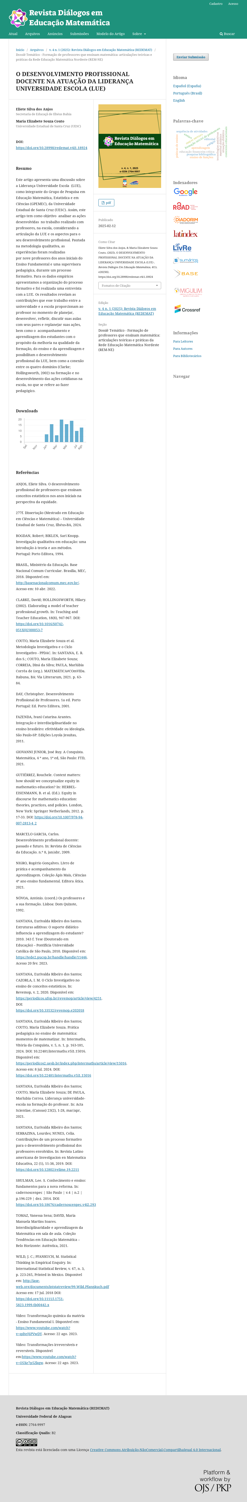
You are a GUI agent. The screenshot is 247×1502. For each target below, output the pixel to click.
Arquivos (32, 33)
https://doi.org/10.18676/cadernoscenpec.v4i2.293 (56, 1204)
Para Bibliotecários (187, 356)
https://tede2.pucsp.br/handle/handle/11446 (51, 957)
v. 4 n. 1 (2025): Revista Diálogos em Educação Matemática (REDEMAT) (100, 50)
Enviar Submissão (191, 57)
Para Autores (182, 348)
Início (20, 50)
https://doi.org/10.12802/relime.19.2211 (47, 1169)
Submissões (79, 33)
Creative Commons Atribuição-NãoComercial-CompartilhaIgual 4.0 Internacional (155, 1449)
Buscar (229, 33)
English (179, 100)
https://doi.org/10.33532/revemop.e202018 (50, 1010)
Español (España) (187, 86)
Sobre (137, 33)
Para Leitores (183, 341)
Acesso (233, 3)
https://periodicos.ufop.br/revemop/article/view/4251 (59, 998)
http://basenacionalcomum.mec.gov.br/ (47, 582)
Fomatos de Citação (116, 285)
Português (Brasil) (187, 93)
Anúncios (55, 33)
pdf (108, 202)
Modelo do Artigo (110, 33)
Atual (13, 33)
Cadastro (216, 3)
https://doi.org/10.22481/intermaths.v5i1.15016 (53, 1075)
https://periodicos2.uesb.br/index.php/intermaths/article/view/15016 (71, 1063)
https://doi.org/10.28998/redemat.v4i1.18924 (51, 147)
